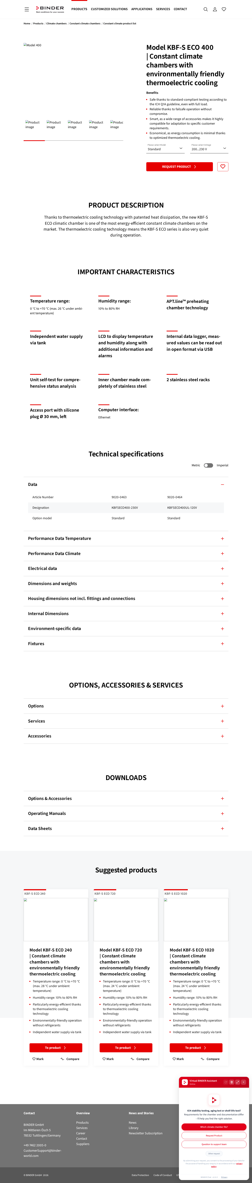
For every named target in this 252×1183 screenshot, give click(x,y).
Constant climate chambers (85, 23)
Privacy (224, 1177)
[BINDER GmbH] (50, 9)
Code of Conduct (162, 1175)
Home (27, 23)
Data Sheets (40, 828)
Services (163, 9)
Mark (40, 1059)
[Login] (214, 9)
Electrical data (42, 568)
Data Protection (140, 1175)
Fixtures (36, 644)
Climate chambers (56, 23)
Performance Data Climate (54, 553)
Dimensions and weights (52, 583)
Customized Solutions (109, 9)
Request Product (214, 1135)
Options (36, 706)
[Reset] (225, 1082)
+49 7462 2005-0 (35, 1145)
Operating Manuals (47, 813)
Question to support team (214, 1144)
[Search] (205, 9)
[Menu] (27, 9)
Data (32, 484)
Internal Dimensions (48, 613)
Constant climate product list (119, 23)
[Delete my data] (231, 1082)
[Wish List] (223, 9)
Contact (180, 9)
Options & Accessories (50, 798)
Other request (214, 1153)
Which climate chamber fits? (214, 1126)
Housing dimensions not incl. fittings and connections (81, 598)
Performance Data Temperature (59, 538)
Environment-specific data (54, 628)
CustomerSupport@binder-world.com (43, 1153)
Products (79, 9)
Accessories (39, 736)
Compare (72, 1059)
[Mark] (222, 166)
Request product (176, 166)
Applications (141, 9)
